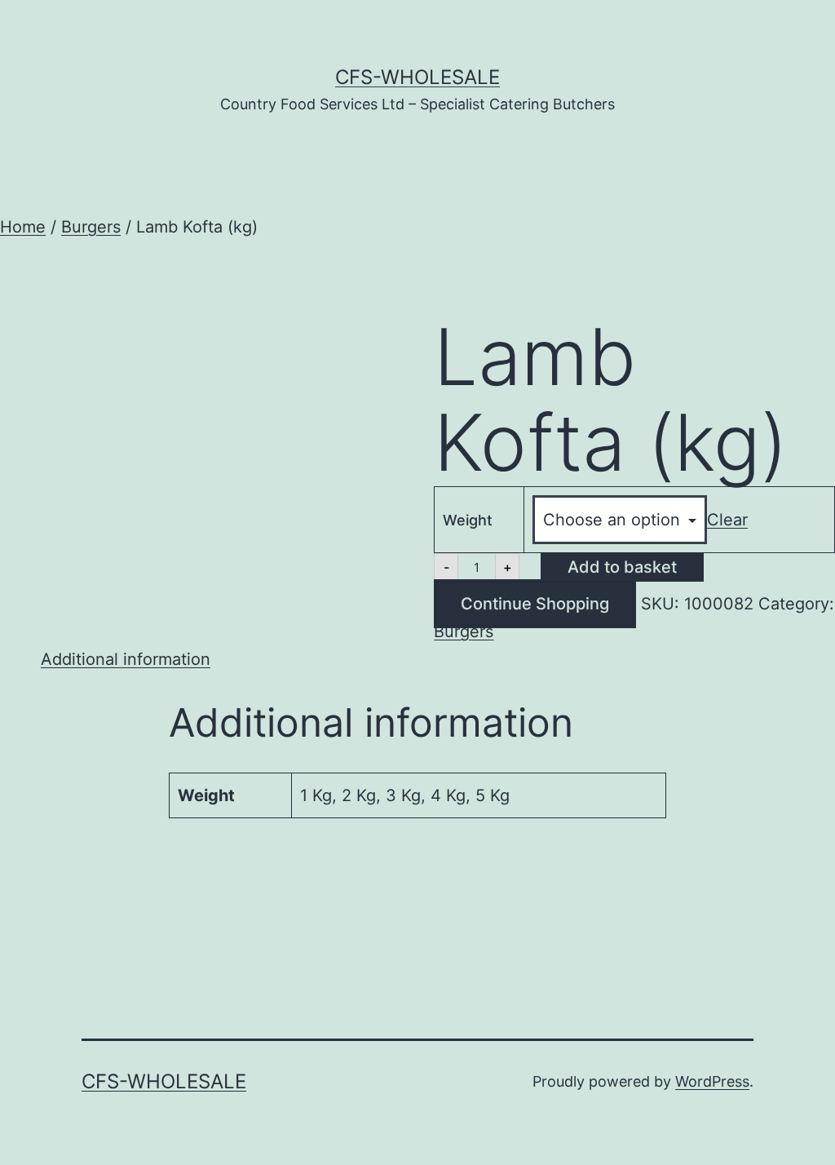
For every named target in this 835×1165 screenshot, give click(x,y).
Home (23, 227)
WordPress (712, 1081)
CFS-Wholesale (417, 77)
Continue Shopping (535, 604)
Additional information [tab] (125, 659)
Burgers (91, 227)
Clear (727, 519)
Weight (468, 520)
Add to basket (622, 567)
